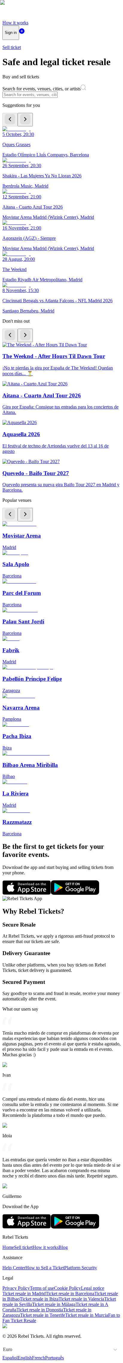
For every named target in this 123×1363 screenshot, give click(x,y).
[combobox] (3, 1349)
